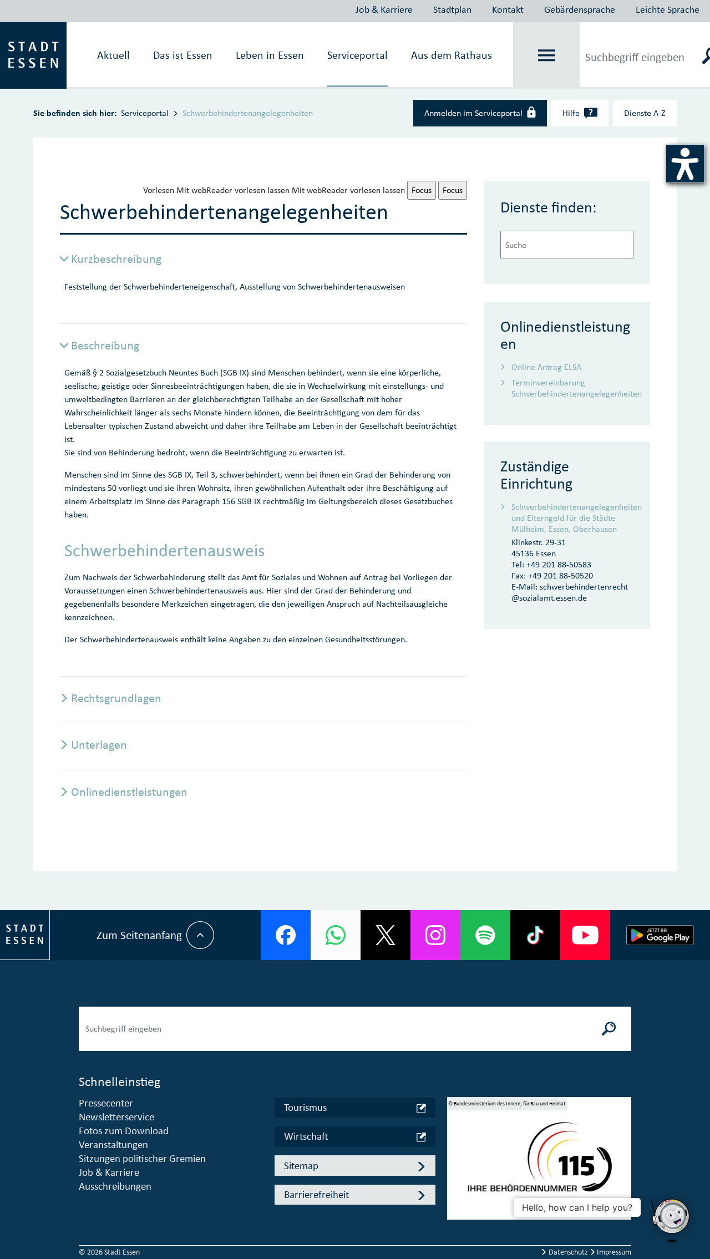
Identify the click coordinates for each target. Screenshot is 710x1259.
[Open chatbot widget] (671, 1220)
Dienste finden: (548, 207)
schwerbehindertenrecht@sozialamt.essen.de (569, 592)
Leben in (270, 55)
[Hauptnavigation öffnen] (547, 55)
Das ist (182, 55)
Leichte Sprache (667, 9)
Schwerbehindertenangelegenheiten (247, 113)
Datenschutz (568, 1252)
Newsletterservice (116, 1116)
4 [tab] (456, 1195)
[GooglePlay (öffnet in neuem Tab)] (660, 935)
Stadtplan (452, 9)
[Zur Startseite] (33, 54)
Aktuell (113, 55)
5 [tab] (456, 1211)
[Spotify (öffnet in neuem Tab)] (485, 935)
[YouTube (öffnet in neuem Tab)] (585, 935)
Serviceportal (357, 55)
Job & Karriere (384, 9)
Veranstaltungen (113, 1144)
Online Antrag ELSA (546, 367)
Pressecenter (106, 1102)
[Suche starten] (609, 1029)
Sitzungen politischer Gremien (142, 1158)
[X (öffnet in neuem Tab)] (385, 935)
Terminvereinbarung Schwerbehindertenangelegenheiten (572, 388)
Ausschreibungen (115, 1186)
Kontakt (508, 9)
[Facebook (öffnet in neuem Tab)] (286, 935)
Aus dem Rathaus (451, 55)
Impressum (613, 1252)
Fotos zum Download (124, 1130)
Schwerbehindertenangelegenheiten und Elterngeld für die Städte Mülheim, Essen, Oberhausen (572, 517)
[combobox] (566, 244)
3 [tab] (456, 1179)
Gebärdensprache (579, 9)
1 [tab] (456, 1147)
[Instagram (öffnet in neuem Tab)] (435, 935)
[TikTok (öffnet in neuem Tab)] (535, 935)
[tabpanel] (539, 1162)
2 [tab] (456, 1163)
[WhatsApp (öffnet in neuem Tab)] (336, 935)
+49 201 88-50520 (560, 575)
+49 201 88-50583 (558, 564)
